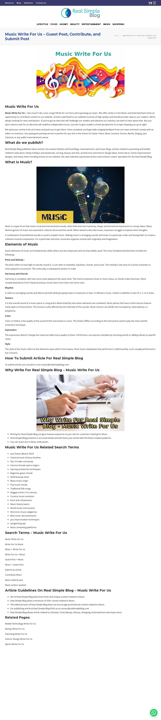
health (147, 149)
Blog (19, 3)
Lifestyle (42, 24)
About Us (9, 3)
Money (64, 24)
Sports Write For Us (14, 644)
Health (29, 677)
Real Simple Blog (150, 710)
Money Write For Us (15, 628)
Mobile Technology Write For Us (20, 623)
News (106, 24)
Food (54, 24)
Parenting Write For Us (16, 633)
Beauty (74, 24)
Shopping (118, 24)
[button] (153, 712)
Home (117, 35)
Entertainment (91, 24)
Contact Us (41, 3)
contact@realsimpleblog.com (55, 364)
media (51, 437)
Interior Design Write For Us (18, 639)
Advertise (28, 3)
